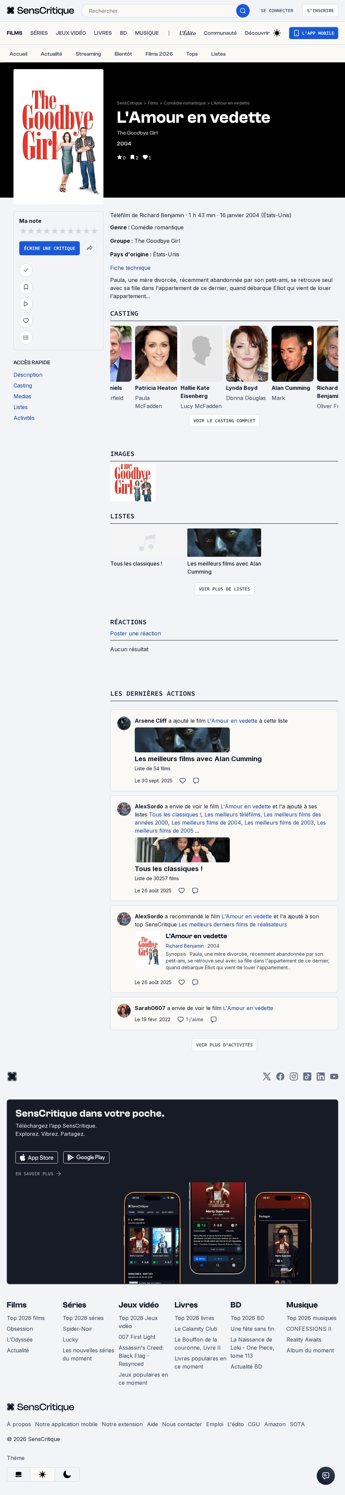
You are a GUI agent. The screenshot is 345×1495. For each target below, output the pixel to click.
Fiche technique (130, 267)
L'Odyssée (20, 1339)
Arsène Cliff (151, 720)
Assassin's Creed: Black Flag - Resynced (141, 1355)
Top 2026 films (26, 1318)
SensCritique (130, 103)
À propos (19, 1424)
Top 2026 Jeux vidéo (138, 1322)
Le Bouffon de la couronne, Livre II (198, 1343)
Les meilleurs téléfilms (232, 814)
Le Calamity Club (196, 1328)
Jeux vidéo (139, 1305)
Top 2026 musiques (311, 1318)
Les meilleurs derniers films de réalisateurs (233, 924)
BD (235, 1305)
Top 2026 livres (194, 1318)
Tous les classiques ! (175, 814)
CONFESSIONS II (309, 1328)
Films (153, 103)
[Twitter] (267, 1079)
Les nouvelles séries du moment (88, 1354)
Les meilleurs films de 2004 (206, 822)
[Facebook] (280, 1079)
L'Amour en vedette (230, 103)
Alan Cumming (291, 387)
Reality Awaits (303, 1339)
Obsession (20, 1328)
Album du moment (310, 1350)
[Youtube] (334, 1079)
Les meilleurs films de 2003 (279, 822)
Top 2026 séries (83, 1318)
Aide (152, 1424)
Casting (124, 313)
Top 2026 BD (247, 1318)
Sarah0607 (150, 1008)
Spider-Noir (77, 1328)
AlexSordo (149, 806)
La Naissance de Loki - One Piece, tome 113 (252, 1347)
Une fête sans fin (252, 1328)
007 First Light (137, 1336)
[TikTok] (307, 1079)
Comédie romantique (185, 103)
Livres (186, 1305)
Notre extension (122, 1424)
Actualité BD (246, 1366)
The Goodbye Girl (157, 240)
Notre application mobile (66, 1424)
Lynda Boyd (241, 387)
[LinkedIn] (321, 1079)
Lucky (70, 1339)
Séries (74, 1305)
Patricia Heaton (156, 387)
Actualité (18, 1350)
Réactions (128, 621)
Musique (302, 1305)
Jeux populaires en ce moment (143, 1378)
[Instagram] (294, 1079)
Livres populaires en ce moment (200, 1362)
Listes (122, 516)
